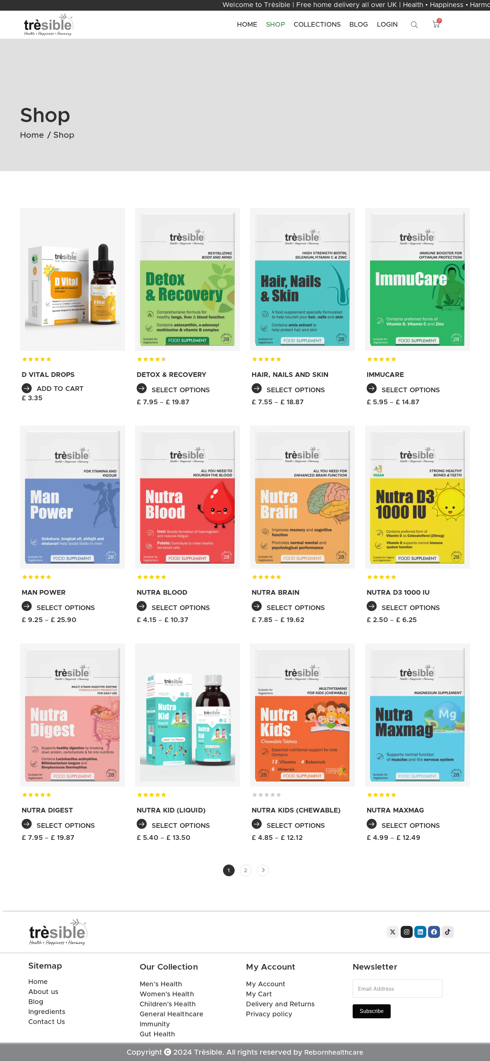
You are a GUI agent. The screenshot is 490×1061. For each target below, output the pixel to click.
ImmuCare (385, 375)
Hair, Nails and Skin (290, 375)
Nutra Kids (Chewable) (296, 810)
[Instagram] (407, 932)
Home (32, 135)
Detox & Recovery (172, 375)
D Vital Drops (48, 375)
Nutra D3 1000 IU (398, 592)
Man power (44, 592)
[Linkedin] (420, 932)
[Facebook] (434, 932)
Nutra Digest (47, 810)
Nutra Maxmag (395, 810)
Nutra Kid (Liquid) (171, 810)
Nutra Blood (162, 592)
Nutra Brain (275, 592)
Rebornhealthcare (333, 1052)
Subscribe (372, 1011)
